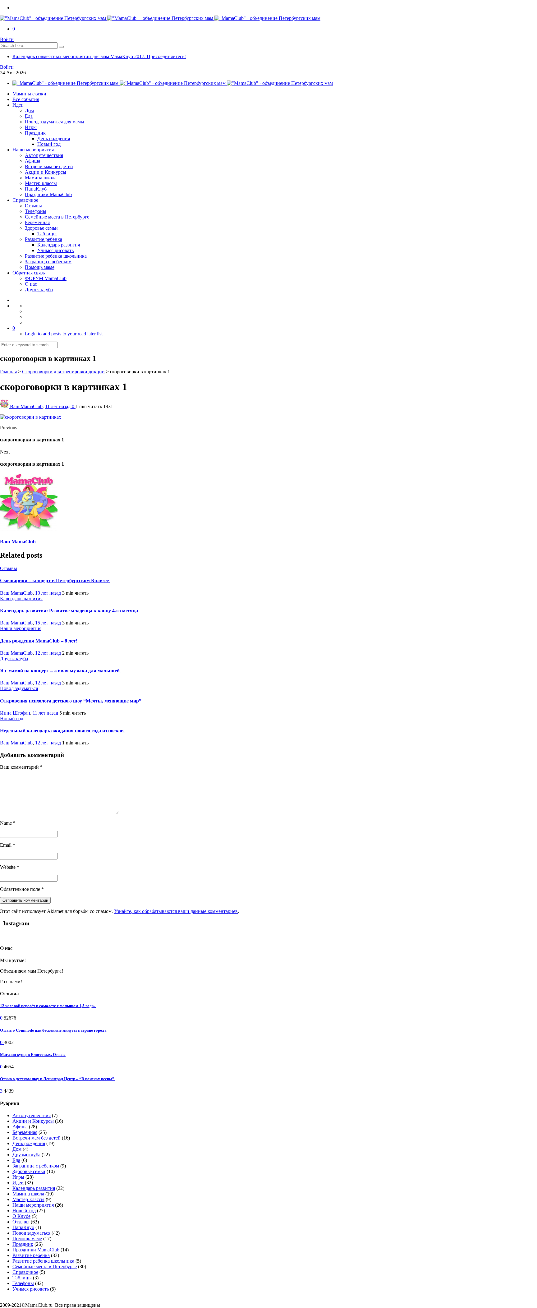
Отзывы (33, 205)
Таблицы (47, 233)
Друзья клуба (39, 289)
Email (7, 845)
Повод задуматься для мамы (54, 121)
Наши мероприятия (33, 149)
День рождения (53, 138)
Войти (7, 39)
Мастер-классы (41, 183)
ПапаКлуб (36, 188)
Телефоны (35, 211)
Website (9, 867)
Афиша (32, 161)
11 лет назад (58, 406)
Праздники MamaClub (48, 194)
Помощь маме (39, 267)
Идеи (18, 105)
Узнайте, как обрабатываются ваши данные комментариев (176, 911)
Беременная (37, 222)
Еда (29, 116)
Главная (8, 371)
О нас (31, 284)
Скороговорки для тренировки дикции (63, 371)
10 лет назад (48, 593)
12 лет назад (48, 653)
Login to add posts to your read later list (64, 333)
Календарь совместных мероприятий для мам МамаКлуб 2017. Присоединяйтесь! (99, 56)
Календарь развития (58, 244)
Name (8, 823)
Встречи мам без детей (49, 166)
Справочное (25, 200)
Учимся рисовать (55, 250)
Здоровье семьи (41, 228)
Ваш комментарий (21, 767)
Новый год (49, 144)
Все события (25, 99)
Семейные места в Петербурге (57, 216)
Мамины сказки (29, 93)
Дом (29, 110)
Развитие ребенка (43, 239)
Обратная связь (28, 272)
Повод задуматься (19, 688)
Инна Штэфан (15, 713)
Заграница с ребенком (48, 261)
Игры (31, 127)
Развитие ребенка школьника (56, 256)
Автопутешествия (44, 155)
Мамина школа (41, 177)
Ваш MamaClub (26, 406)
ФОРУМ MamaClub (46, 278)
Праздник (35, 133)
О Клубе (21, 1216)
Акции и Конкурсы (45, 172)
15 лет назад (48, 622)
